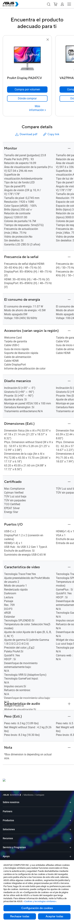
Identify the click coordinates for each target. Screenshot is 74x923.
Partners (7, 811)
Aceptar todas (54, 916)
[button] (48, 4)
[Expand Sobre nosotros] (70, 802)
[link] (27, 98)
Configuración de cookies (37, 908)
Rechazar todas (19, 916)
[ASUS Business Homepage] (11, 4)
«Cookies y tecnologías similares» (39, 901)
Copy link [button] (53, 134)
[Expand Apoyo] (70, 856)
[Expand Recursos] (70, 838)
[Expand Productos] (70, 820)
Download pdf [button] (28, 134)
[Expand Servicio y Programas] (70, 847)
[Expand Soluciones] (70, 829)
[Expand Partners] (70, 811)
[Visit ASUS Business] (12, 795)
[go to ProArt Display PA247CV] (27, 58)
